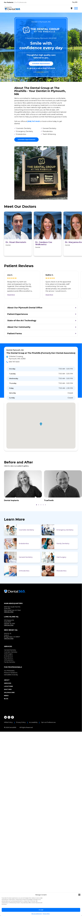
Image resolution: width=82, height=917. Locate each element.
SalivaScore (9, 692)
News (6, 695)
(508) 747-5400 (49, 68)
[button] (79, 895)
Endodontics (24, 543)
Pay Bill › (75, 2)
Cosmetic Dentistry (26, 530)
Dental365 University (11, 674)
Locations (8, 686)
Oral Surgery (61, 557)
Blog (6, 698)
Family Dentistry (63, 543)
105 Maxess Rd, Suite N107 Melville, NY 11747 (9, 621)
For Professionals (20, 2)
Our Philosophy (9, 670)
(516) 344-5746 (8, 612)
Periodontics (61, 571)
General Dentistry (26, 557)
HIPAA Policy (8, 722)
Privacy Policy (46, 913)
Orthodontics (24, 571)
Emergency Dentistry (65, 530)
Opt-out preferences (36, 913)
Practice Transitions (10, 672)
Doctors (8, 689)
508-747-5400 (14, 362)
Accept (41, 910)
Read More (11, 295)
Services (7, 683)
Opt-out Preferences (48, 722)
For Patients (8, 2)
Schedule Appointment (41, 63)
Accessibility (33, 722)
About (6, 680)
